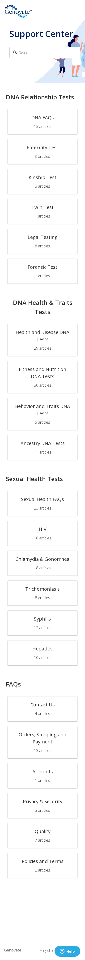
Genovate (12, 950)
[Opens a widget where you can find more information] (67, 952)
